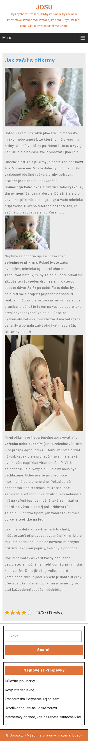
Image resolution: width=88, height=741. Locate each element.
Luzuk (77, 735)
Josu (44, 7)
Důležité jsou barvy (20, 681)
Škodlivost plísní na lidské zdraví (31, 708)
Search (44, 650)
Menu (6, 38)
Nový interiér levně (19, 690)
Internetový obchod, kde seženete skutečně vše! (43, 717)
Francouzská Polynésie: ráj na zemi (32, 699)
